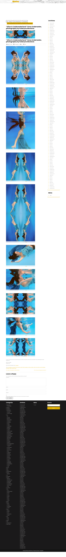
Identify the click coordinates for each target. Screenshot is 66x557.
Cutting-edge (9, 426)
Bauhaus (8, 418)
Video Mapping (9, 463)
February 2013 (52, 149)
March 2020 (51, 27)
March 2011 (51, 182)
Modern (8, 439)
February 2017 (52, 79)
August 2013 (51, 140)
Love (8, 493)
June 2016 (51, 91)
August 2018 (51, 53)
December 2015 (52, 99)
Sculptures (9, 452)
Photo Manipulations (17, 21)
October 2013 (52, 137)
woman (13, 368)
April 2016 (51, 94)
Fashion (8, 472)
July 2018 (21, 432)
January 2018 (52, 63)
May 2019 (51, 40)
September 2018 (52, 52)
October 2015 (52, 102)
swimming (43, 367)
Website (7, 392)
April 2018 (51, 59)
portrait (38, 367)
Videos (8, 515)
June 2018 (51, 56)
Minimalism (9, 437)
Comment (7, 377)
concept (21, 367)
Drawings (8, 428)
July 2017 (51, 72)
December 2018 (52, 47)
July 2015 (51, 107)
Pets (7, 516)
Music (8, 509)
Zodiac (8, 500)
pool (36, 367)
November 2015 (52, 101)
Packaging (9, 482)
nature (8, 496)
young (15, 368)
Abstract (8, 417)
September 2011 (52, 173)
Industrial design (10, 433)
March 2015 (22, 482)
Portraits (8, 448)
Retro (8, 451)
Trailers (8, 507)
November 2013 (52, 136)
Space (8, 520)
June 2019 (51, 39)
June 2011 (51, 178)
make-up (29, 367)
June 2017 (51, 73)
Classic (8, 423)
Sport (8, 497)
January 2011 (52, 185)
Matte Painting (9, 436)
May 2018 (51, 57)
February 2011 (22, 544)
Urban (8, 498)
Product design (9, 483)
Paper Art (8, 442)
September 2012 (52, 156)
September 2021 (23, 407)
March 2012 (51, 165)
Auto (8, 490)
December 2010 (52, 186)
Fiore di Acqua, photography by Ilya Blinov (40, 370)
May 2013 (51, 144)
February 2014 (52, 131)
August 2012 (51, 157)
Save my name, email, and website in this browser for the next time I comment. (17, 396)
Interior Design (9, 413)
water (10, 368)
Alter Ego (8, 407)
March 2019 (51, 43)
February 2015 (52, 114)
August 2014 (51, 123)
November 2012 (52, 153)
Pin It (26, 84)
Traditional (9, 461)
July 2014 (51, 124)
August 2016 (51, 88)
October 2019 (52, 33)
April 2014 (51, 128)
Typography (9, 462)
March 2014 (51, 130)
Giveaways (8, 476)
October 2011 (52, 172)
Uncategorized (9, 522)
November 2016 (22, 457)
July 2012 (51, 159)
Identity (8, 477)
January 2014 (52, 133)
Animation (8, 408)
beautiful (14, 367)
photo (34, 367)
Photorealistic (9, 447)
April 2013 (51, 146)
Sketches (8, 453)
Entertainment (9, 471)
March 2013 (51, 147)
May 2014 (51, 127)
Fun (7, 475)
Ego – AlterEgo (9, 21)
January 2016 (52, 98)
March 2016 (51, 95)
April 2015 (51, 111)
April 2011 (21, 541)
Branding (8, 478)
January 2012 (22, 530)
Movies (8, 502)
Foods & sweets (9, 491)
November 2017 (52, 66)
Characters (9, 422)
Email (7, 389)
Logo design (9, 481)
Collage (8, 424)
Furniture (8, 412)
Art (7, 414)
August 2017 (22, 446)
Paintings (8, 441)
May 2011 (51, 179)
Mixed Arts (9, 438)
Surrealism (9, 458)
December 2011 (52, 169)
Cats (8, 517)
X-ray (8, 466)
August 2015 (51, 105)
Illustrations (9, 432)
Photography (25, 21)
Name (7, 387)
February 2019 (52, 44)
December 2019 (52, 30)
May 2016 (51, 92)
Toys (7, 521)
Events (8, 511)
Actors (8, 503)
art (8, 367)
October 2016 (52, 85)
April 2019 (21, 421)
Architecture (8, 409)
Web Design (8, 524)
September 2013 (23, 505)
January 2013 (52, 150)
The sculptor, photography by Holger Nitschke (12, 370)
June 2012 (51, 160)
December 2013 (52, 134)
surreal (41, 367)
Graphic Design (9, 431)
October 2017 (22, 443)
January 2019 (52, 46)
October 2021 (52, 24)
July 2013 (51, 141)
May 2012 (51, 162)
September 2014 (52, 121)
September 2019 (52, 34)
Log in (50, 195)
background (10, 367)
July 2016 (51, 89)
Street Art (8, 457)
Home (22, 547)
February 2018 (52, 62)
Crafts (8, 470)
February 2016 (22, 468)
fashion (24, 367)
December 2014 (52, 117)
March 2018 (51, 60)
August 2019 (51, 36)
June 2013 (51, 143)
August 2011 (51, 175)
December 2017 (52, 65)
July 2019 (51, 37)
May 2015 (21, 480)
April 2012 (51, 163)
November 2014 (52, 118)
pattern (32, 367)
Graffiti (8, 429)
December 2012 (52, 152)
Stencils (8, 456)
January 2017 (52, 81)
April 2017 (51, 76)
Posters (8, 505)
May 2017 (51, 75)
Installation (8, 487)
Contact (22, 555)
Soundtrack (9, 506)
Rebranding (9, 485)
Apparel (8, 473)
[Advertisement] (33, 10)
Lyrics (8, 512)
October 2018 (52, 50)
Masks (8, 501)
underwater (8, 368)
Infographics (9, 434)
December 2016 (52, 82)
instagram (17, 365)
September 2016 (52, 86)
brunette (18, 367)
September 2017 (52, 69)
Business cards (9, 480)
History (8, 492)
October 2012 (22, 519)
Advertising (8, 404)
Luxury (8, 495)
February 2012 (52, 166)
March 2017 (51, 78)
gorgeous (26, 367)
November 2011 (52, 170)
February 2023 (52, 23)
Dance (8, 510)
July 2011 (51, 176)
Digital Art (8, 427)
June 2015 (51, 108)
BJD (7, 468)
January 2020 (52, 28)
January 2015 (52, 115)
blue (16, 367)
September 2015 (52, 104)
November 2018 (52, 49)
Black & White (9, 419)
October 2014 (52, 120)
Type (8, 486)
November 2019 (52, 31)
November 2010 (52, 188)
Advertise (22, 552)
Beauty (8, 467)
